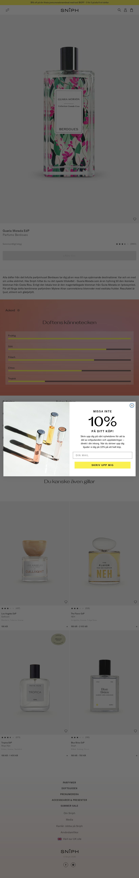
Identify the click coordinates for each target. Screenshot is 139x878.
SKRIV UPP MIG (103, 465)
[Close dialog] (132, 405)
